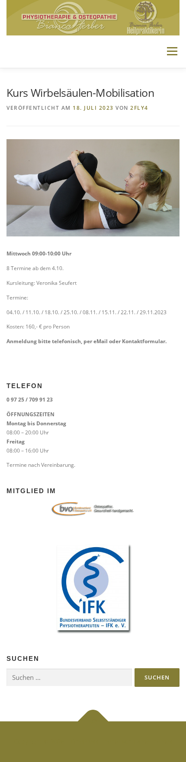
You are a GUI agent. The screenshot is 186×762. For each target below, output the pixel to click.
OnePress (85, 741)
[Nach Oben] (93, 721)
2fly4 (139, 108)
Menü (171, 51)
